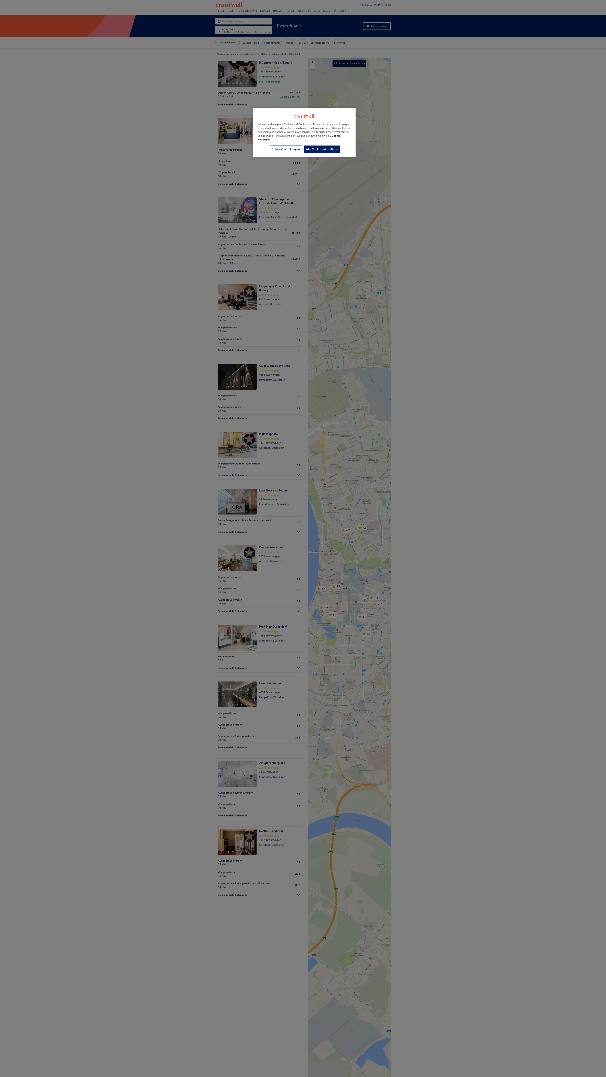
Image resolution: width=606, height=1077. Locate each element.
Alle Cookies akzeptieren (322, 149)
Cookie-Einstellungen (286, 149)
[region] (304, 132)
